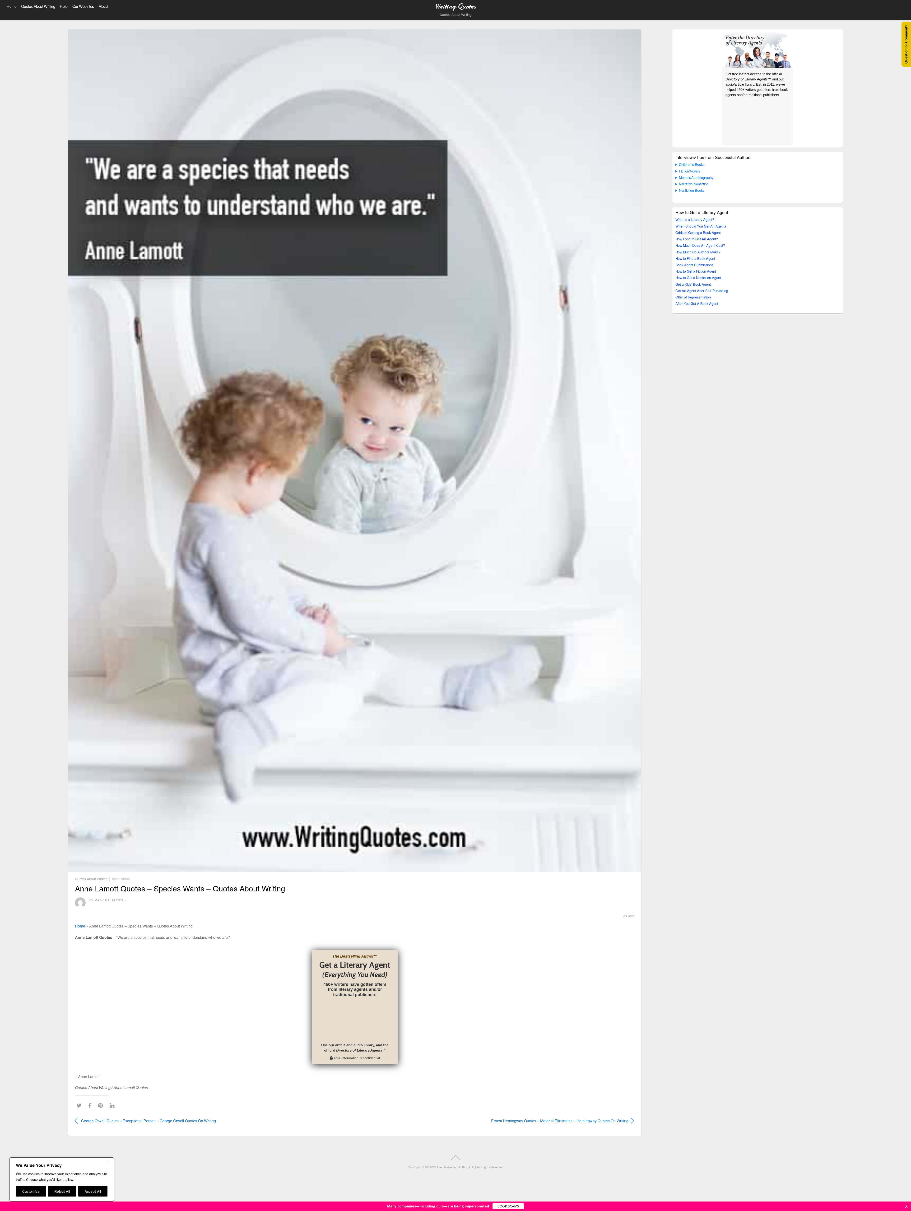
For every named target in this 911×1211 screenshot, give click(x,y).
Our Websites (83, 6)
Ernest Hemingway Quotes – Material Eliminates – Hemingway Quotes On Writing (500, 1120)
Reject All (62, 1191)
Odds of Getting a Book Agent (698, 232)
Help (63, 6)
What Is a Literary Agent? (694, 219)
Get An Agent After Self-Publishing (701, 290)
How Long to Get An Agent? (696, 238)
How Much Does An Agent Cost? (700, 245)
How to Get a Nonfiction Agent (698, 277)
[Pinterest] (101, 1105)
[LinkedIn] (113, 1105)
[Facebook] (91, 1105)
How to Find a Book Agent (695, 258)
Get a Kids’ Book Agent (693, 284)
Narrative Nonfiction (694, 183)
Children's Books (691, 164)
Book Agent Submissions (694, 264)
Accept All (93, 1191)
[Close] (109, 1161)
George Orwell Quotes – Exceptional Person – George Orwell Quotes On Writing (148, 1120)
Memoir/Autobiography (696, 177)
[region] (61, 1179)
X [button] (906, 1206)
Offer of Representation (693, 296)
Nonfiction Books (691, 190)
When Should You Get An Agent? (700, 226)
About (103, 6)
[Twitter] (80, 1105)
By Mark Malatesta (106, 900)
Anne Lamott (121, 878)
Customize (31, 1191)
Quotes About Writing (38, 6)
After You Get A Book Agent (696, 303)
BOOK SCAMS (508, 1206)
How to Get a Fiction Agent (695, 271)
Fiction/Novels (689, 170)
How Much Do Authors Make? (697, 251)
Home (11, 6)
